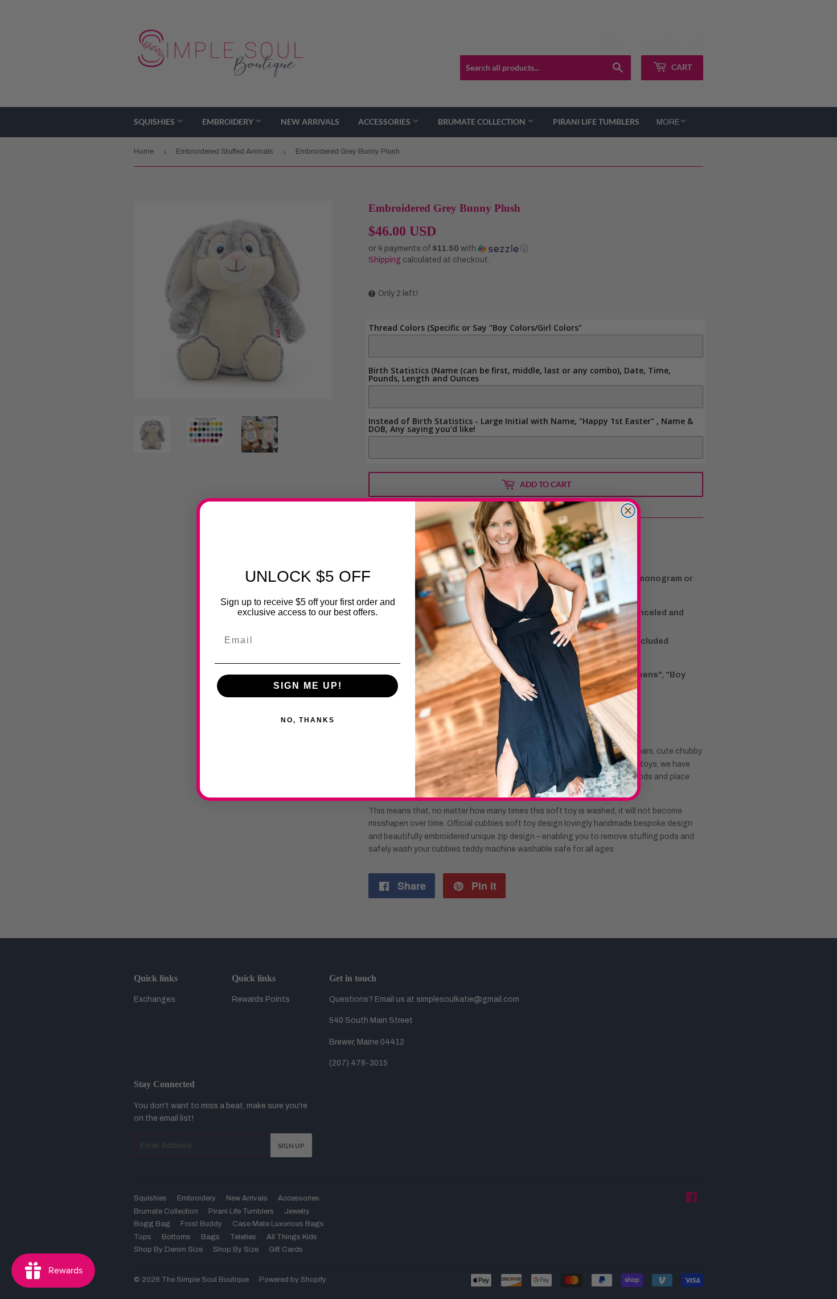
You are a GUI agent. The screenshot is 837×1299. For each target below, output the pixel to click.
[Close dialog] (628, 510)
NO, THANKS (308, 720)
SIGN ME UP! (307, 685)
